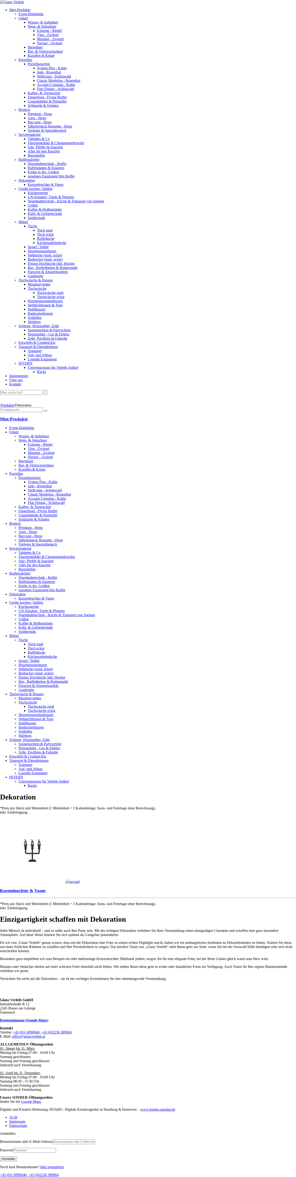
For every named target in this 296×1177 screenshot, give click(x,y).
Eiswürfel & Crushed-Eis (36, 343)
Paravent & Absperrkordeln (48, 272)
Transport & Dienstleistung (38, 347)
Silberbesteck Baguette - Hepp (50, 126)
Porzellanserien (39, 64)
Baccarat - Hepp (40, 122)
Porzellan (25, 60)
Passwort (6, 1150)
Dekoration (26, 180)
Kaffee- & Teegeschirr (44, 93)
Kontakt (15, 384)
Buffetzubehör (29, 160)
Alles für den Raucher (44, 151)
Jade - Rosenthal (49, 72)
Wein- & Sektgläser (42, 26)
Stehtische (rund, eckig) (45, 255)
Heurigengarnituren (42, 251)
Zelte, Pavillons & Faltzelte (47, 338)
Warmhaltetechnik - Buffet (47, 164)
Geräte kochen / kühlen (35, 189)
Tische (32, 226)
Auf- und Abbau (40, 355)
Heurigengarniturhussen (45, 301)
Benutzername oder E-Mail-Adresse (26, 1141)
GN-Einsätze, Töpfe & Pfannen (51, 197)
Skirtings (34, 322)
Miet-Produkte (19, 10)
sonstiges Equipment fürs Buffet (51, 176)
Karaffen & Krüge (41, 56)
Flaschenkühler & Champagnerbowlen (56, 143)
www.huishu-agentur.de (157, 1109)
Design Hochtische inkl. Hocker (51, 263)
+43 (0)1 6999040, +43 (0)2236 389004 (42, 1032)
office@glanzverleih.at (28, 1036)
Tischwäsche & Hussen (35, 280)
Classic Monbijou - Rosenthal (58, 80)
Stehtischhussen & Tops (45, 305)
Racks (41, 372)
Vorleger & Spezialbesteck (47, 130)
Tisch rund (44, 230)
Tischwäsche (37, 288)
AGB (13, 1117)
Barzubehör (36, 155)
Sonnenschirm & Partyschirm (49, 330)
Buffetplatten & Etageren (46, 168)
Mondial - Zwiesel (50, 39)
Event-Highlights (30, 14)
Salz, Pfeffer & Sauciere (45, 147)
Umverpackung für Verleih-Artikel (53, 367)
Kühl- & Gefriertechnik (45, 214)
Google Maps (31, 1102)
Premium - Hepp (40, 114)
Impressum (17, 1121)
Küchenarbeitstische (51, 243)
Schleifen (34, 318)
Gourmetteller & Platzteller (47, 101)
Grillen (33, 205)
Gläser (23, 18)
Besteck (24, 110)
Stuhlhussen (36, 309)
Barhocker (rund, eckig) (45, 259)
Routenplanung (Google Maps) (24, 1020)
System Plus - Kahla (52, 68)
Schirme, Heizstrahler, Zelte (38, 326)
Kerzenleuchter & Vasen (45, 184)
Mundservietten (39, 284)
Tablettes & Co (39, 139)
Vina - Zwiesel (48, 35)
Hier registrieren (52, 1167)
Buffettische (46, 239)
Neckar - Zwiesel (49, 43)
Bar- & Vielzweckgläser (45, 51)
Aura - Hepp (37, 118)
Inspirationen (18, 376)
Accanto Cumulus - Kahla (56, 85)
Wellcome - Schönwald (54, 76)
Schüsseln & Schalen (43, 105)
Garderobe (35, 276)
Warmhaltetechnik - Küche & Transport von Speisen (66, 201)
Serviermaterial (29, 135)
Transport (35, 351)
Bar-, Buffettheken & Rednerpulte (52, 268)
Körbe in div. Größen (43, 172)
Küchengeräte (38, 193)
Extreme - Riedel (49, 31)
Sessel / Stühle (38, 247)
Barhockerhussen (40, 313)
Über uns (16, 380)
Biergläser (35, 47)
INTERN (25, 363)
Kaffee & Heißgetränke (45, 209)
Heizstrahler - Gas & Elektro (48, 334)
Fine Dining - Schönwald (55, 89)
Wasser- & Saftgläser (43, 22)
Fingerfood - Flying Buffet (47, 97)
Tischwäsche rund (50, 293)
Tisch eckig (45, 234)
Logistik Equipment (42, 359)
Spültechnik (36, 218)
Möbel (23, 222)
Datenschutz (18, 1126)
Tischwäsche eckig (51, 297)
